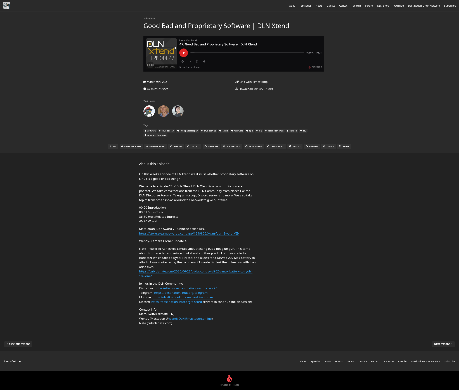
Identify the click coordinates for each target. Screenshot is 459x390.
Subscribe (450, 5)
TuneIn (330, 146)
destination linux (275, 130)
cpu (304, 130)
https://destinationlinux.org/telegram (181, 293)
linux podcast (167, 130)
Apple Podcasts (132, 146)
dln (260, 130)
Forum (369, 5)
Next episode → (443, 344)
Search (357, 5)
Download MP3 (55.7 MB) (255, 89)
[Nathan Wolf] (163, 111)
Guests (331, 5)
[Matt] (149, 111)
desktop (293, 130)
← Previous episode (18, 344)
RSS (114, 146)
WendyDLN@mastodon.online (190, 318)
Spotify (297, 146)
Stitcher (313, 146)
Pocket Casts (233, 146)
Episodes (306, 5)
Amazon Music (157, 146)
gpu (251, 130)
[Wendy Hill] (178, 111)
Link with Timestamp (253, 82)
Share (346, 146)
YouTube (399, 5)
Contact (343, 5)
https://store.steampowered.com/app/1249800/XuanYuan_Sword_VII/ (189, 233)
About (292, 5)
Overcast (213, 146)
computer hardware (156, 135)
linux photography (188, 130)
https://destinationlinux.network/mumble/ (183, 297)
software (151, 130)
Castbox (195, 146)
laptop (224, 130)
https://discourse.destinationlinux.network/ (186, 288)
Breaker (178, 146)
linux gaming (209, 130)
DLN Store (383, 5)
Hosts (319, 5)
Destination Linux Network (424, 5)
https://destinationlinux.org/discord (176, 302)
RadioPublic (255, 146)
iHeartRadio (277, 146)
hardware (238, 130)
